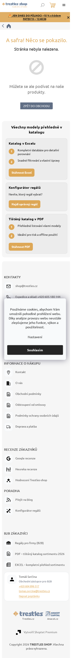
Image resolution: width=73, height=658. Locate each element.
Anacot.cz (52, 618)
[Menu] (64, 5)
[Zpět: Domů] (6, 26)
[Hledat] (43, 5)
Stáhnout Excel (22, 172)
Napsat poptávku (29, 596)
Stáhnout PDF (21, 246)
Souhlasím (35, 350)
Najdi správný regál (25, 204)
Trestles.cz (28, 618)
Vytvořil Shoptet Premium (40, 632)
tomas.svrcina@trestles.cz (34, 591)
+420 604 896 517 (29, 586)
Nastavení (35, 337)
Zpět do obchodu (36, 106)
